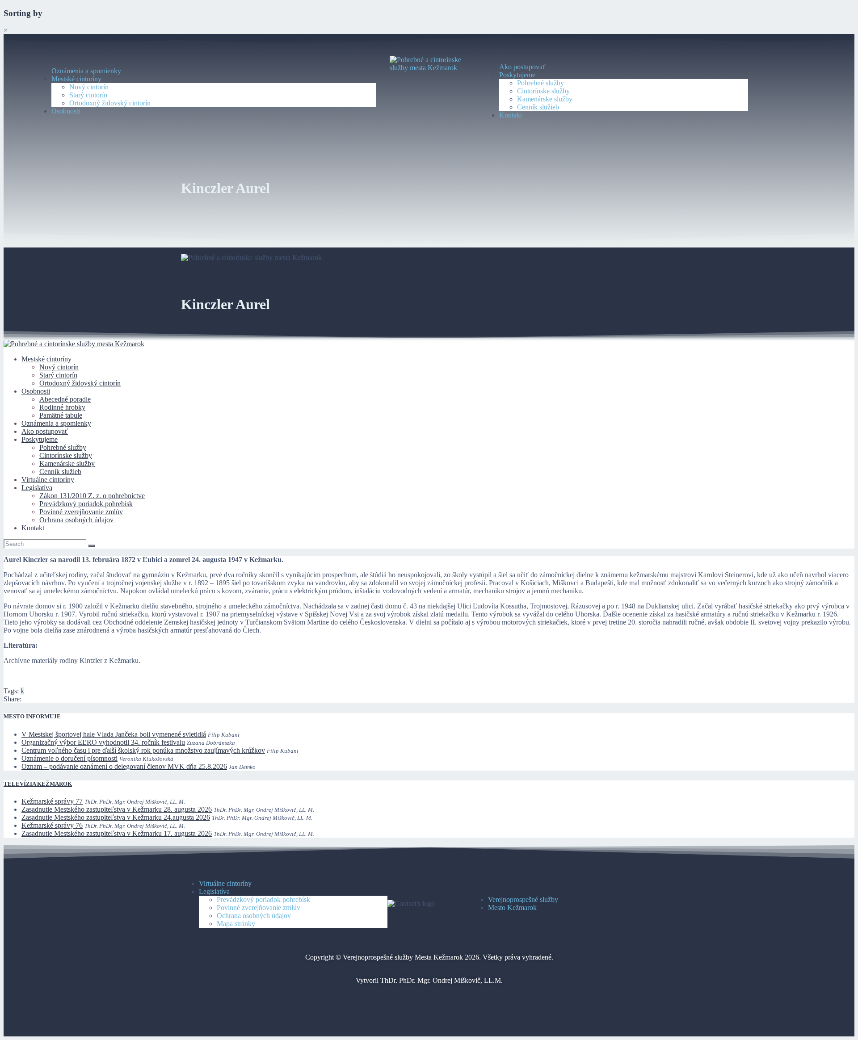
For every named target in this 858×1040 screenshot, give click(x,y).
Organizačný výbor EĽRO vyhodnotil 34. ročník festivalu (103, 742)
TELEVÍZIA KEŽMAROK (38, 783)
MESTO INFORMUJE (32, 716)
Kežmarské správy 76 (52, 825)
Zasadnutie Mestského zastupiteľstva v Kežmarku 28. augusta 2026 (116, 809)
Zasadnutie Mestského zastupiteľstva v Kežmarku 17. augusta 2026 (116, 833)
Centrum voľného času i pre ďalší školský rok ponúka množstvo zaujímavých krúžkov (143, 750)
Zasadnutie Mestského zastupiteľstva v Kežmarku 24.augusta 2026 (115, 817)
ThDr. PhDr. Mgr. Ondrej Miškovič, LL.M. (441, 980)
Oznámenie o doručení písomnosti (69, 758)
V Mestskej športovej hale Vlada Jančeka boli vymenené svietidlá (113, 734)
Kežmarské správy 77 (52, 801)
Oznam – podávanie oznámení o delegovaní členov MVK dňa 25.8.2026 (124, 766)
